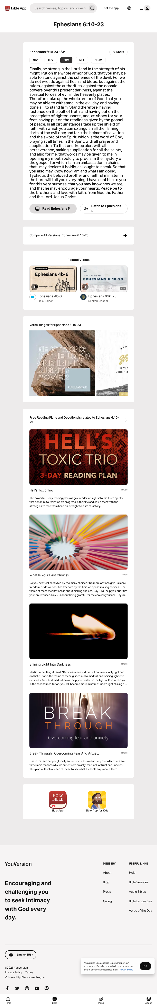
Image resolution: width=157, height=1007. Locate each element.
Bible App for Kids (97, 810)
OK (145, 966)
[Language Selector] (129, 8)
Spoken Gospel (98, 300)
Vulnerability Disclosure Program (25, 977)
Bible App (58, 810)
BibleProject (45, 300)
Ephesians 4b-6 (54, 296)
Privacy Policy (13, 972)
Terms (29, 972)
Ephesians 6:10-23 (106, 296)
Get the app (111, 8)
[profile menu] (144, 8)
